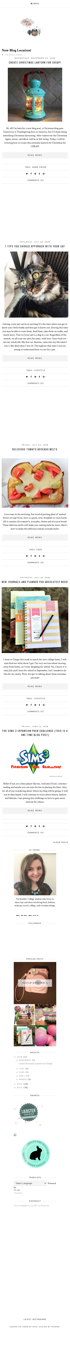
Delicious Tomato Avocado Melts (35, 449)
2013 (20, 1087)
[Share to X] (27, 174)
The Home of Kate (13, 54)
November (25, 1060)
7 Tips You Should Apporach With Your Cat (35, 246)
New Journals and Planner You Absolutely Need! (35, 582)
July (22, 1069)
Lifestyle (39, 370)
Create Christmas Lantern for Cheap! (35, 62)
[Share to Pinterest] (35, 174)
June (22, 1072)
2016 (20, 1057)
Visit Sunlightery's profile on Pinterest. (31, 1205)
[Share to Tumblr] (39, 174)
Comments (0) (36, 180)
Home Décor (39, 167)
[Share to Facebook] (31, 174)
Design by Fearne (49, 1327)
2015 (20, 1084)
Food (39, 550)
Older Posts (60, 842)
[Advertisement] (35, 215)
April (22, 1076)
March (23, 1079)
